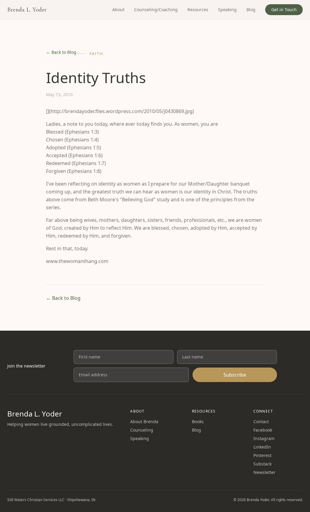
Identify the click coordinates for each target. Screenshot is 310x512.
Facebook (262, 430)
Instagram (264, 438)
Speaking (227, 9)
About (118, 9)
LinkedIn (262, 447)
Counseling (141, 430)
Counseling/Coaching (156, 9)
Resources (197, 9)
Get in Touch (284, 9)
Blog (251, 9)
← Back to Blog (61, 52)
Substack (262, 464)
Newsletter (264, 472)
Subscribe (234, 374)
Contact (261, 421)
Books (198, 421)
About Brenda (144, 421)
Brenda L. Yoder (27, 9)
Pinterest (262, 455)
